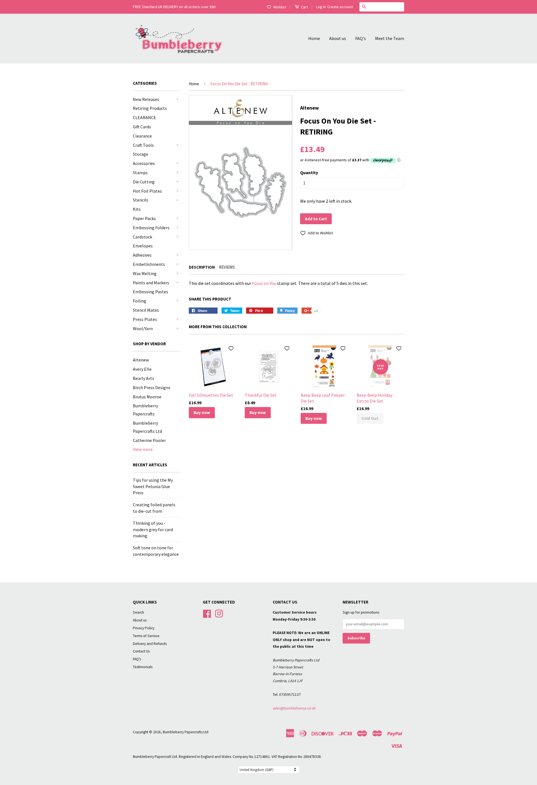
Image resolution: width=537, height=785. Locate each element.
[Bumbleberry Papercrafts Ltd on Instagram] (219, 613)
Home (314, 38)
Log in (321, 6)
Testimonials (142, 667)
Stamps (140, 172)
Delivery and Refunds (150, 643)
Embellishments (149, 264)
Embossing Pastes (150, 291)
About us (337, 38)
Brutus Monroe (147, 396)
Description (202, 267)
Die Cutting (144, 182)
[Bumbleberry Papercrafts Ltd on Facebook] (207, 613)
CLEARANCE (144, 117)
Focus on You (264, 283)
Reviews (227, 267)
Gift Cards (142, 126)
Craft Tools (143, 145)
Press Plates (145, 319)
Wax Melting (145, 273)
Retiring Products (150, 108)
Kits (137, 209)
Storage (140, 154)
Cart (304, 7)
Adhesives (142, 255)
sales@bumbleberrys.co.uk (294, 708)
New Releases (146, 99)
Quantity (309, 172)
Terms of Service (146, 635)
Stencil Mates (146, 310)
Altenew (141, 360)
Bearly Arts (143, 378)
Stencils (140, 200)
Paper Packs (144, 218)
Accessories (144, 163)
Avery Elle (142, 369)
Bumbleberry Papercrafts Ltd (185, 732)
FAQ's (360, 38)
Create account (340, 6)
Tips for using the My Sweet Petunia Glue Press (153, 486)
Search (138, 612)
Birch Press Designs (151, 387)
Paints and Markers (151, 282)
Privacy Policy (143, 628)
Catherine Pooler (149, 440)
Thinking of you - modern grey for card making (153, 529)
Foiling (139, 301)
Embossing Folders (151, 227)
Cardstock (142, 237)
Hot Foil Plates (147, 191)
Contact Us (141, 651)
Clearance (142, 136)
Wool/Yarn (143, 328)
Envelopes (143, 246)
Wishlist (279, 7)
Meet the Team (389, 38)
